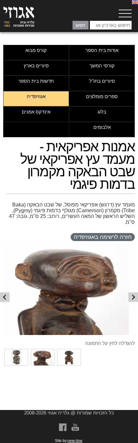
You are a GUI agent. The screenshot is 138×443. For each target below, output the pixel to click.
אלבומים (102, 127)
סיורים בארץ (36, 65)
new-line (74, 441)
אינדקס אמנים (36, 111)
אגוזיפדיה (36, 96)
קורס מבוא (36, 50)
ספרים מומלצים (102, 96)
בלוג (102, 111)
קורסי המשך (102, 65)
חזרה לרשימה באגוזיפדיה (103, 237)
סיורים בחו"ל (102, 81)
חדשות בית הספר (36, 81)
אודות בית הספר (101, 50)
